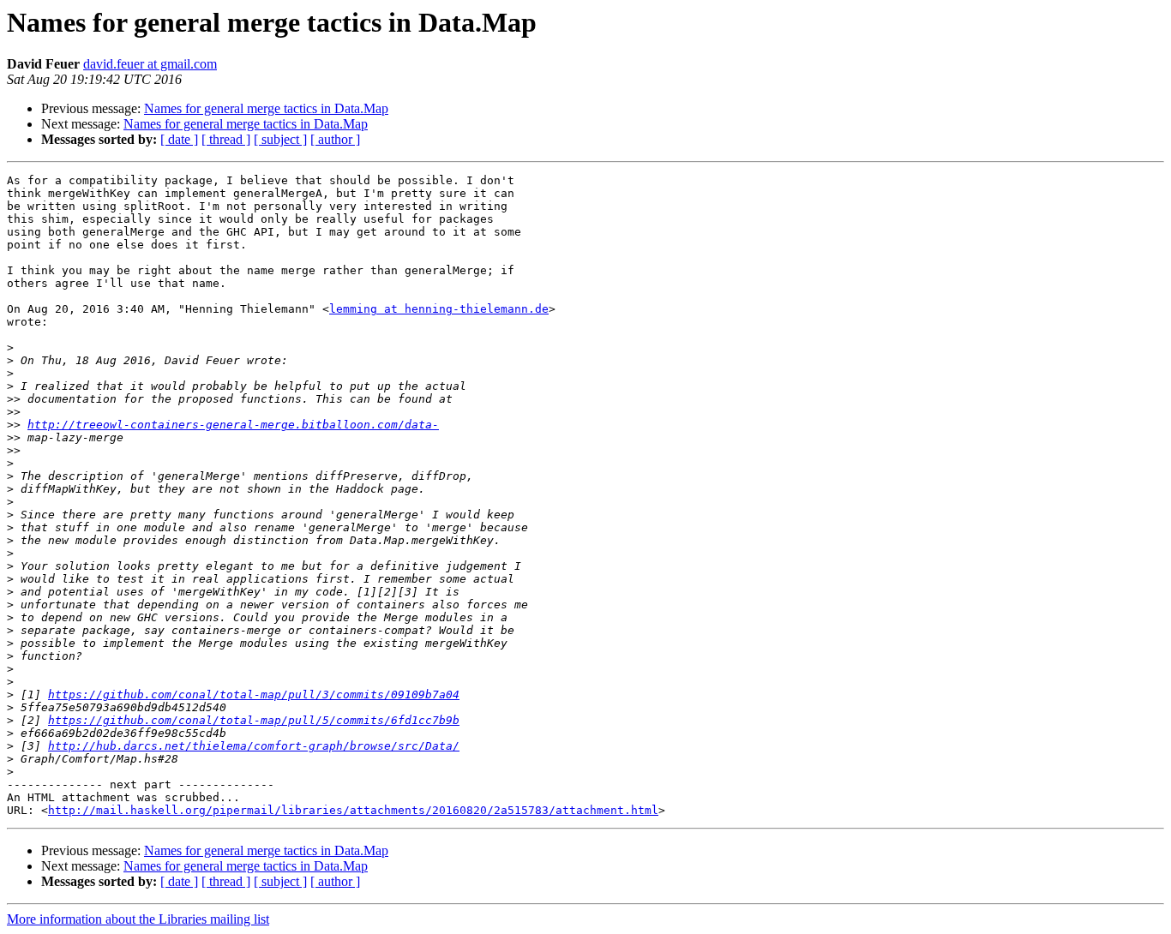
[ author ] (335, 139)
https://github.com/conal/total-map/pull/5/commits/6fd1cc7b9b (253, 720)
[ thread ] (225, 139)
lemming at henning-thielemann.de (439, 308)
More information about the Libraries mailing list (138, 919)
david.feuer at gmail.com (150, 64)
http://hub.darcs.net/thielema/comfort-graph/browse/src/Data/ (253, 745)
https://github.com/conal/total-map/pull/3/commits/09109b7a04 (253, 694)
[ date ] (179, 139)
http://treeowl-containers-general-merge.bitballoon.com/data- (233, 424)
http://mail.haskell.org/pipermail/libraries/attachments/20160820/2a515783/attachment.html (353, 810)
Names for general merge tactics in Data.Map (266, 108)
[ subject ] (280, 139)
